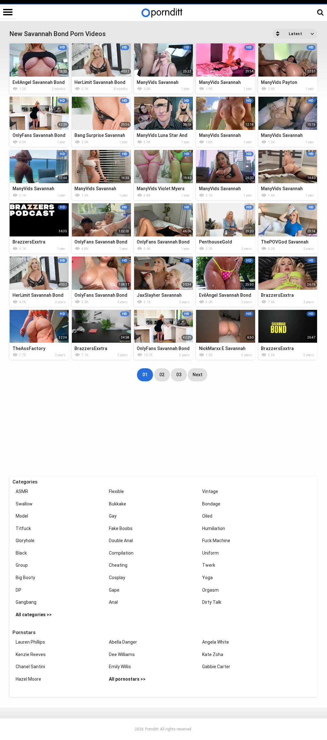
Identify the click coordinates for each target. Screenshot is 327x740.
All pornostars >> (127, 679)
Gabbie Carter (216, 666)
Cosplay (117, 577)
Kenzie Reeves (31, 654)
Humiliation (213, 528)
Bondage (211, 503)
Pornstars (23, 632)
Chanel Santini (30, 666)
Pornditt (152, 729)
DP (18, 590)
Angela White (215, 642)
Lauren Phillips (30, 642)
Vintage (210, 491)
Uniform (210, 553)
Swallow (24, 503)
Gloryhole (25, 540)
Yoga (207, 577)
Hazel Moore (28, 679)
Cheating (118, 565)
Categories (24, 482)
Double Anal (121, 540)
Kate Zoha (212, 654)
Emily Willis (120, 666)
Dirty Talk (211, 602)
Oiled (207, 516)
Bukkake (117, 503)
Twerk (208, 565)
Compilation (121, 553)
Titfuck (23, 528)
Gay (113, 516)
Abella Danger (123, 642)
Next (197, 374)
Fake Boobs (121, 528)
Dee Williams (122, 654)
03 (178, 374)
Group (22, 565)
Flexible (116, 491)
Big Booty (25, 577)
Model (22, 516)
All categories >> (34, 614)
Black (21, 553)
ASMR (22, 491)
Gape (114, 590)
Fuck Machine (216, 540)
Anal (113, 602)
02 (161, 374)
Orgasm (210, 590)
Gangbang (26, 602)
